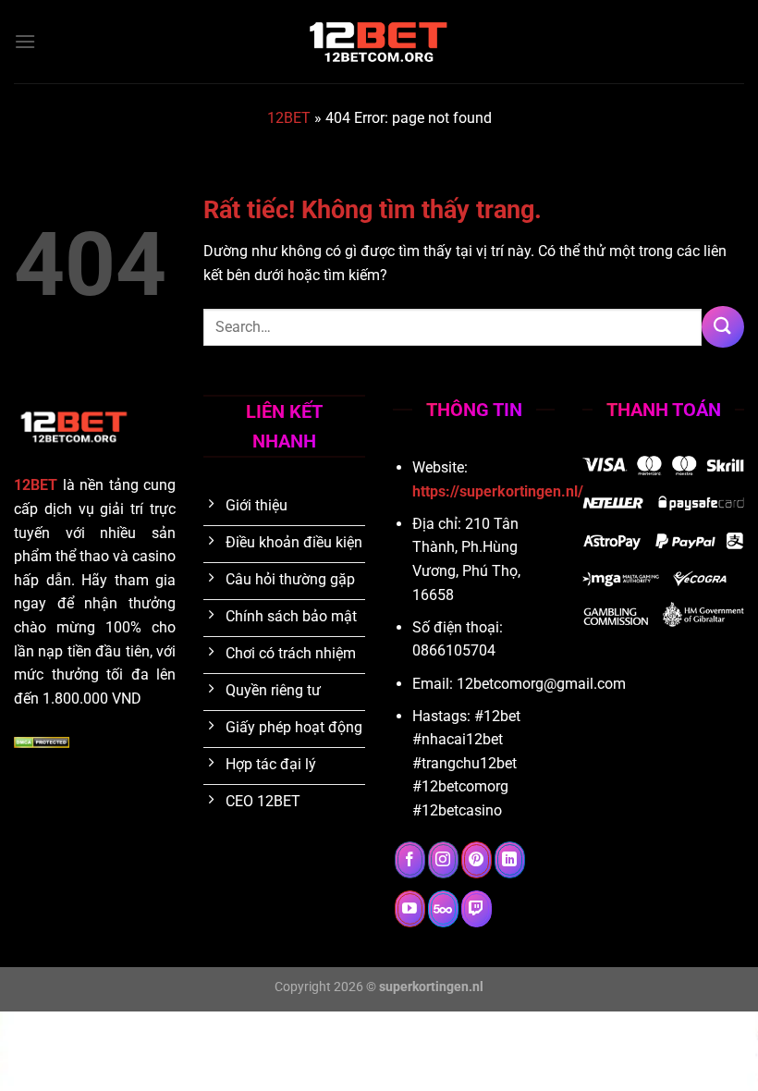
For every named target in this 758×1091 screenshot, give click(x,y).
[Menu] (25, 41)
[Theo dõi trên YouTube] (410, 908)
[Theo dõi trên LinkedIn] (510, 859)
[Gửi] (723, 327)
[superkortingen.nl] (379, 41)
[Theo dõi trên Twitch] (476, 908)
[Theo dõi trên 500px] (443, 908)
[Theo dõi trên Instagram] (443, 859)
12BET (289, 118)
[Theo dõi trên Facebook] (410, 859)
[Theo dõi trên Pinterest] (476, 859)
